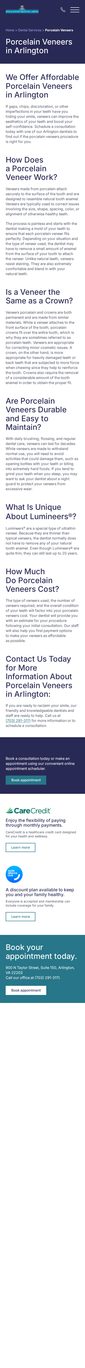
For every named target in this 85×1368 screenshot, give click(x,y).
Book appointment (26, 780)
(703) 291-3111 (18, 720)
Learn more (20, 847)
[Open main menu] (74, 10)
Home (10, 30)
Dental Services (29, 30)
